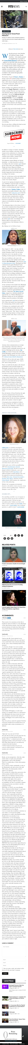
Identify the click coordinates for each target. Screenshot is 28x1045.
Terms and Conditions (14, 1043)
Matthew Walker (15, 189)
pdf (9, 218)
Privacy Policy (22, 1043)
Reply (25, 634)
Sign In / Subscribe (24, 1)
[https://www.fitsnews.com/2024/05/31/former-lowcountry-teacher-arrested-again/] (14, 554)
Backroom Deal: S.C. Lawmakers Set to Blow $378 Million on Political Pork (17, 998)
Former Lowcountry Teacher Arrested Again (13, 563)
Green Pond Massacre (10, 60)
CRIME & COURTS (6, 31)
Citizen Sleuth (5, 480)
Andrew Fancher (6, 588)
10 (18, 1013)
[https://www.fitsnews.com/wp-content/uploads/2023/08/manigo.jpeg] (14, 237)
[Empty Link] (24, 981)
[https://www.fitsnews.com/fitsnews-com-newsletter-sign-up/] (14, 519)
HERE (20, 503)
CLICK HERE (13, 505)
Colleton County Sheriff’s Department (13, 356)
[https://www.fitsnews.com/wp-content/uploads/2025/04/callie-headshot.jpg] (14, 429)
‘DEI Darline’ (12, 1012)
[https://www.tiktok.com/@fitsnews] (23, 1036)
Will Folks (5, 565)
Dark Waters (16, 472)
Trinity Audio (15, 49)
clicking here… (20, 527)
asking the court (16, 192)
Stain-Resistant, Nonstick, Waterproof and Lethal (11, 467)
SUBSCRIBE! (18, 143)
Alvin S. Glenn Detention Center (14, 262)
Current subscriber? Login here (11, 1041)
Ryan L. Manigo (18, 77)
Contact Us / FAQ (5, 1043)
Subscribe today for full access (11, 1039)
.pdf (20, 164)
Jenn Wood (5, 610)
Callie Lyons (5, 43)
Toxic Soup (9, 477)
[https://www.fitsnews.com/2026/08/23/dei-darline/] (5, 1013)
